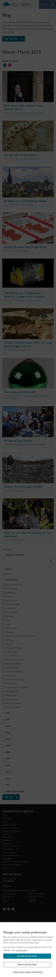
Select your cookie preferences (28, 972)
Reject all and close (27, 964)
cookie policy (21, 950)
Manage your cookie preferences (25, 932)
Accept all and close (27, 956)
